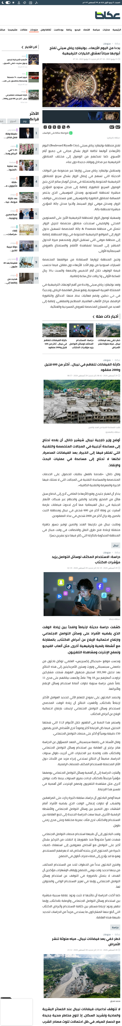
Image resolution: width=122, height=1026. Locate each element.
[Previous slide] (115, 86)
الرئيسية (117, 30)
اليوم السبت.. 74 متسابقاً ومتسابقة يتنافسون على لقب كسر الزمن (15, 79)
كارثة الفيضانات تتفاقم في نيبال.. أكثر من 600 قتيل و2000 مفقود (15, 96)
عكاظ (115, 43)
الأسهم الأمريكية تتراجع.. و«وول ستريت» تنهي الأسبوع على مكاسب (15, 61)
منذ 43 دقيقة (22, 66)
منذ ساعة (24, 102)
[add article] (30, 2)
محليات (106, 30)
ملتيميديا (12, 30)
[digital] (36, 2)
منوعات (34, 30)
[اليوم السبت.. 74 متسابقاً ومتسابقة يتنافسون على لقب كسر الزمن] (33, 77)
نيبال (115, 545)
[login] (19, 2)
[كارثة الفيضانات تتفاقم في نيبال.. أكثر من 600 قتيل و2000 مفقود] (33, 95)
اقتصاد (86, 30)
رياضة (69, 30)
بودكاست (58, 30)
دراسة (115, 927)
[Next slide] (47, 86)
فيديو (77, 30)
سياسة (96, 30)
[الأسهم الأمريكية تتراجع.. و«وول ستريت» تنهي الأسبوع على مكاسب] (33, 59)
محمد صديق (115, 1001)
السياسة (12, 162)
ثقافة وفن (46, 30)
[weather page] (24, 2)
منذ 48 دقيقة (22, 84)
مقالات (23, 30)
